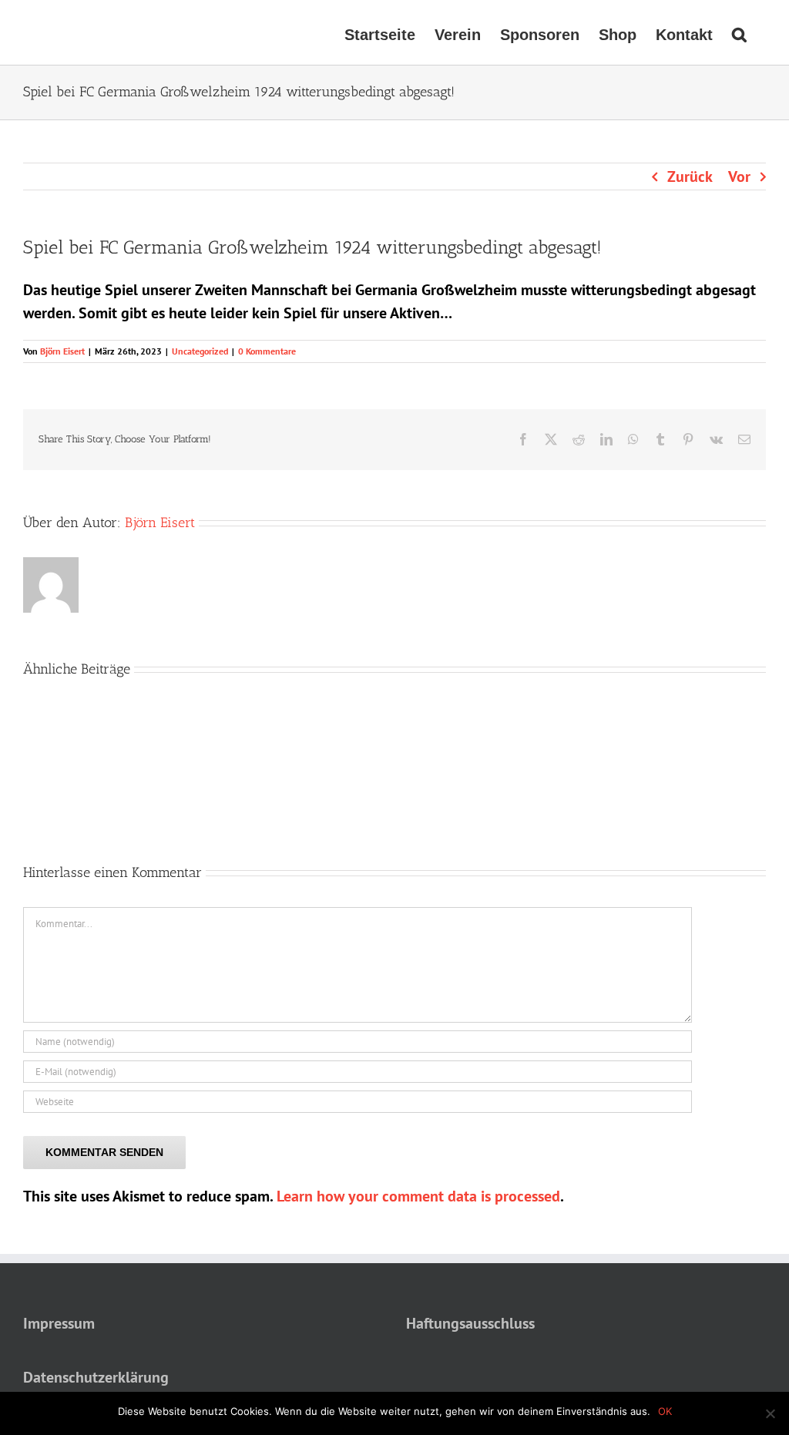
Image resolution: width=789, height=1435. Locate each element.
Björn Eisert (62, 351)
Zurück (690, 176)
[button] (739, 32)
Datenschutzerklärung (96, 1377)
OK (665, 1411)
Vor (739, 176)
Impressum (59, 1323)
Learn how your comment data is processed (418, 1196)
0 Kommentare (267, 351)
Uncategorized (200, 351)
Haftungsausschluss (470, 1323)
